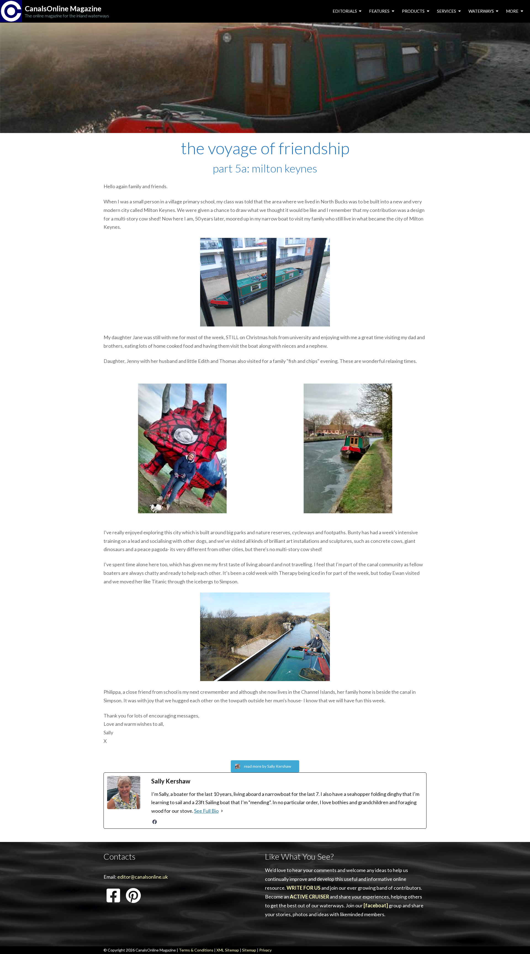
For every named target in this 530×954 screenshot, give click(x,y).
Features (379, 11)
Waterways (481, 11)
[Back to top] (517, 941)
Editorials (345, 11)
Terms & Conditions (196, 950)
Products (413, 11)
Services (447, 11)
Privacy (265, 950)
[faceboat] (376, 905)
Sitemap (249, 950)
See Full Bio (206, 811)
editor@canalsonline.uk (142, 877)
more (512, 11)
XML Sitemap (227, 950)
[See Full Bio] (222, 811)
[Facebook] (154, 822)
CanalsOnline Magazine (63, 8)
